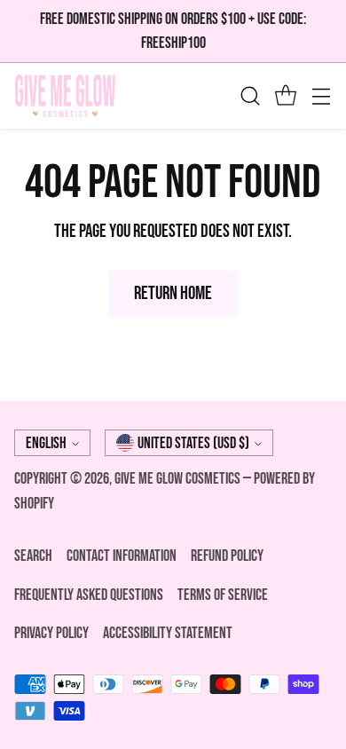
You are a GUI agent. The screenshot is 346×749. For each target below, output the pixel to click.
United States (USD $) (193, 443)
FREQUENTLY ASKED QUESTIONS (88, 595)
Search (33, 556)
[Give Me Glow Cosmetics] (65, 96)
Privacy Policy (51, 633)
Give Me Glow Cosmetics (178, 479)
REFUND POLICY (227, 556)
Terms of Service (222, 595)
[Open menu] (321, 96)
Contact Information (122, 556)
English (46, 443)
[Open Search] (250, 96)
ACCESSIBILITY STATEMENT (167, 633)
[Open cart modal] (285, 96)
